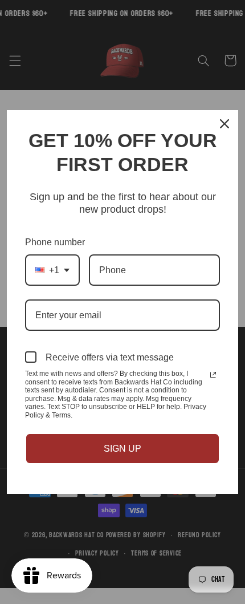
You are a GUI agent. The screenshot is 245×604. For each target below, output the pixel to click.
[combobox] (52, 270)
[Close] (224, 123)
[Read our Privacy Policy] (213, 375)
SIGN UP (122, 448)
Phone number (55, 242)
